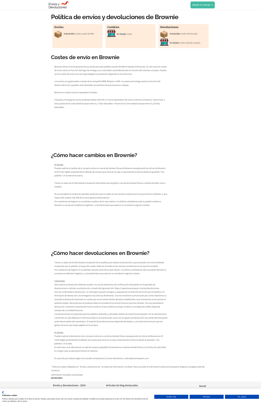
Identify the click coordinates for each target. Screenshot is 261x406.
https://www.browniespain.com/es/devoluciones (137, 288)
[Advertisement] (189, 106)
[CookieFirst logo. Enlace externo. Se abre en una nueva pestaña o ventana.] (3, 392)
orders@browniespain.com (136, 358)
